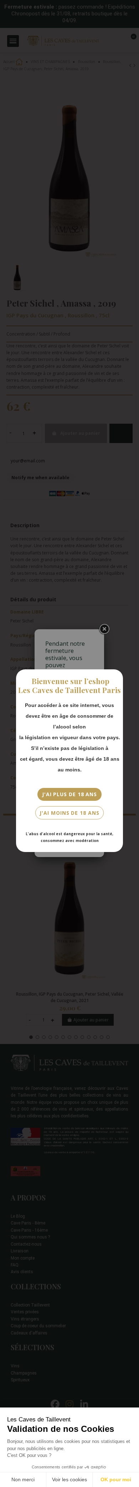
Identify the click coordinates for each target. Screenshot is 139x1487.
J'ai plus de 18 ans (69, 794)
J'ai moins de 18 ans (69, 812)
